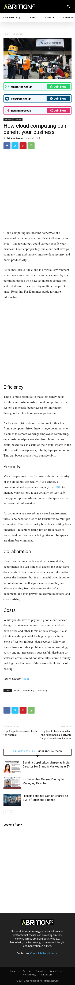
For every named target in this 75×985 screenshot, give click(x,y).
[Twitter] (15, 145)
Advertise (27, 971)
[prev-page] (5, 813)
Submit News (56, 971)
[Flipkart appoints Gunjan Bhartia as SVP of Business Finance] (12, 800)
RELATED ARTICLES (24, 751)
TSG (58, 487)
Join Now (60, 86)
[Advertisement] (37, 191)
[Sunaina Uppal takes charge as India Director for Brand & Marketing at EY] (12, 767)
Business (17, 33)
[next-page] (11, 813)
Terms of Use (45, 974)
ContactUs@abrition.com (44, 953)
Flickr (25, 678)
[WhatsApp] (31, 145)
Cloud (17, 690)
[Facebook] (6, 145)
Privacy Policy (29, 974)
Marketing (43, 690)
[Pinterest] (23, 145)
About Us (14, 971)
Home (6, 33)
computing (28, 690)
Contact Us (40, 971)
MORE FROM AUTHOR (50, 751)
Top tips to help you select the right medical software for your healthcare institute (56, 735)
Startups (17, 119)
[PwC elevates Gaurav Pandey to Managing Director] (12, 783)
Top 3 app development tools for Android (20, 733)
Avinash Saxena (15, 138)
